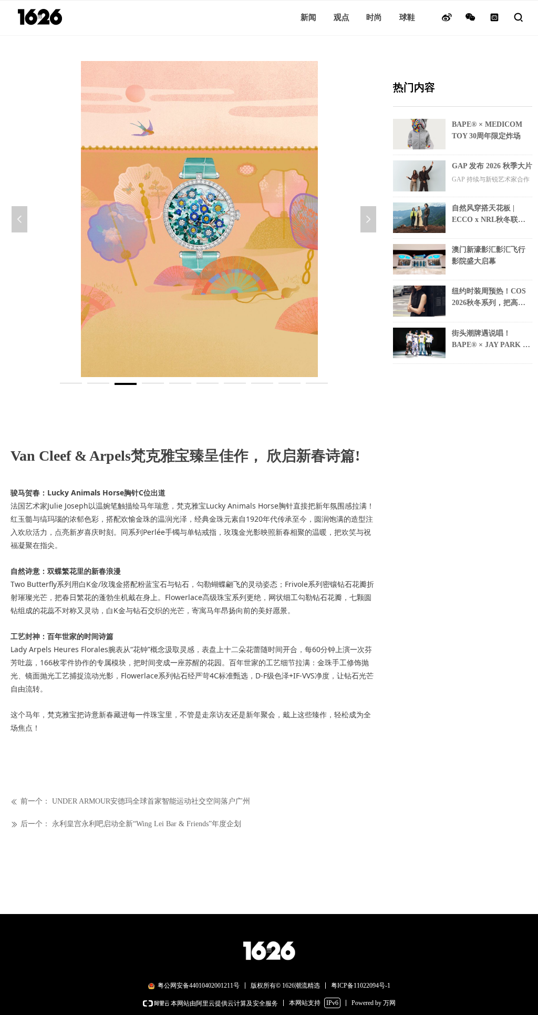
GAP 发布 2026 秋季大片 (492, 166)
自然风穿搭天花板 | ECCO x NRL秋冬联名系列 (488, 215)
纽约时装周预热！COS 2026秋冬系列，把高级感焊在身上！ (489, 298)
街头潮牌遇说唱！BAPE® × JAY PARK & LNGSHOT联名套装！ (490, 340)
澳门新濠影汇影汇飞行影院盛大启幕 (488, 255)
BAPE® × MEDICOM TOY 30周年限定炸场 (487, 130)
